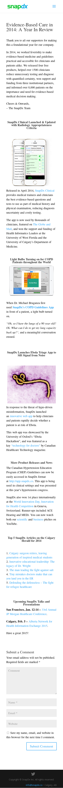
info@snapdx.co (34, 785)
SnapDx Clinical (44, 190)
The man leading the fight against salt (31, 570)
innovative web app (21, 416)
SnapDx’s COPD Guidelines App (33, 307)
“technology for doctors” (25, 445)
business (38, 519)
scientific (22, 519)
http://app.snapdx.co (21, 481)
